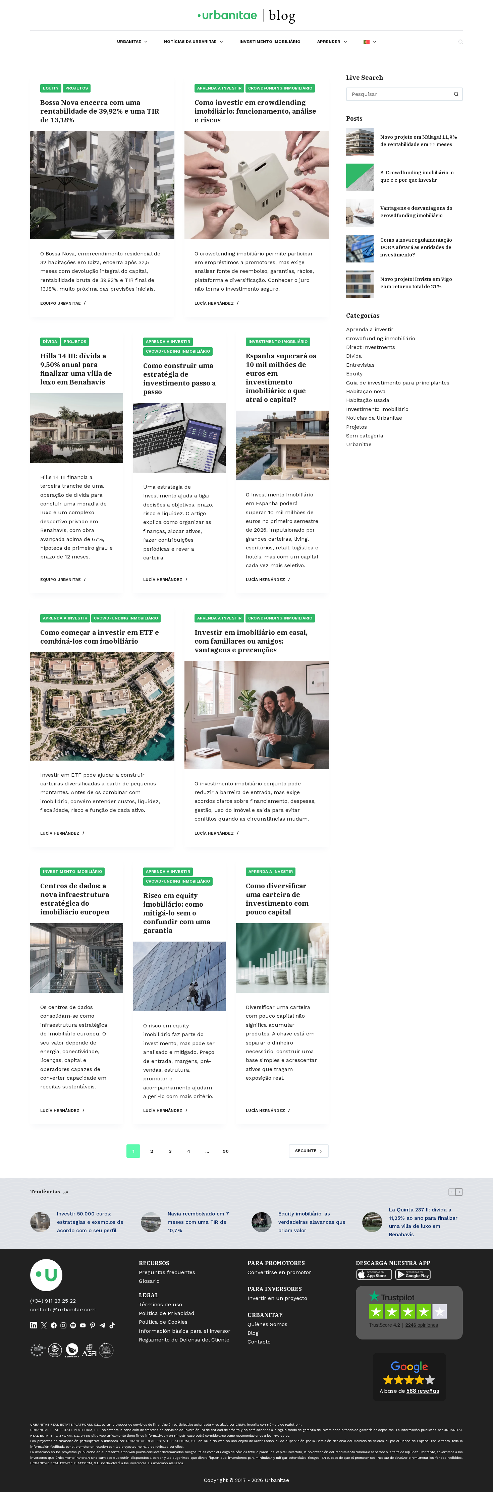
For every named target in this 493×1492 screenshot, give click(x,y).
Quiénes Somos (267, 1324)
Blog (253, 1333)
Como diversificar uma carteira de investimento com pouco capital (277, 898)
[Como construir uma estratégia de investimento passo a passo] (179, 438)
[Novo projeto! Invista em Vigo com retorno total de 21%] (360, 284)
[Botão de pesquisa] (456, 94)
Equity (51, 88)
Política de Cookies (163, 1322)
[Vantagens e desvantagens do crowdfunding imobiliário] (360, 213)
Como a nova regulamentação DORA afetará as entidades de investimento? (416, 247)
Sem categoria (364, 435)
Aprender (328, 41)
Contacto (259, 1341)
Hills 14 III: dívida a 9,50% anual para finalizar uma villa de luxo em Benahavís (76, 368)
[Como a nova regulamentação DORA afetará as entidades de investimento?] (360, 248)
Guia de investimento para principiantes (397, 382)
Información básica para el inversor (184, 1331)
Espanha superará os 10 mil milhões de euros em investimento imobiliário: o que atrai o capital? (281, 377)
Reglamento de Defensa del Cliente (184, 1339)
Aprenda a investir (219, 88)
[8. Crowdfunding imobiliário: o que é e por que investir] (360, 177)
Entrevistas (360, 365)
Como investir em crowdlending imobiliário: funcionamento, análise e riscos (255, 111)
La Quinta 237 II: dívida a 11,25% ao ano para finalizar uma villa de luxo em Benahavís (423, 1222)
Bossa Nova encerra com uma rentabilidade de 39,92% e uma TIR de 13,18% (99, 111)
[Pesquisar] (460, 42)
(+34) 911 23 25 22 (53, 1301)
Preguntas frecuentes (167, 1272)
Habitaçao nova (366, 391)
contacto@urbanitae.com (63, 1309)
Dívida (50, 341)
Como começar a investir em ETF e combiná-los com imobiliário (99, 637)
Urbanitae (129, 41)
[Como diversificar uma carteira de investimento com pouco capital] (282, 958)
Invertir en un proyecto (277, 1298)
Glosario (149, 1281)
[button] (409, 1377)
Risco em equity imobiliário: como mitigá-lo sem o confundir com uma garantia (176, 913)
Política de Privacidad (167, 1313)
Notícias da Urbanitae (190, 41)
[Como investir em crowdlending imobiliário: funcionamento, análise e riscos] (256, 185)
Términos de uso (160, 1304)
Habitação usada (367, 400)
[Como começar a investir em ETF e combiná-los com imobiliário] (102, 706)
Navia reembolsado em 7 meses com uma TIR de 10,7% (198, 1222)
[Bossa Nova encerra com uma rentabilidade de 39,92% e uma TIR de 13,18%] (102, 185)
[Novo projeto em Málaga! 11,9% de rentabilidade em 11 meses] (360, 142)
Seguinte (306, 1150)
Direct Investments (370, 347)
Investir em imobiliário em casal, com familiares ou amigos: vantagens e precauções (251, 641)
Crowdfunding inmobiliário (280, 88)
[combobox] (398, 94)
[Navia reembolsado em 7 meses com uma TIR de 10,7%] (151, 1222)
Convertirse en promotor (279, 1272)
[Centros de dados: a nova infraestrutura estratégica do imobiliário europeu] (76, 958)
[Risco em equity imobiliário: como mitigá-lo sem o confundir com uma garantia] (179, 976)
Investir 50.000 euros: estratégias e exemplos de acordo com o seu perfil (90, 1222)
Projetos (76, 88)
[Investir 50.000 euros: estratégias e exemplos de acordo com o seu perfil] (40, 1222)
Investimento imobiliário (269, 41)
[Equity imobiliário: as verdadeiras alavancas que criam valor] (262, 1222)
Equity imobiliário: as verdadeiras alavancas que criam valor (311, 1222)
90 (226, 1151)
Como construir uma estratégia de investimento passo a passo (179, 378)
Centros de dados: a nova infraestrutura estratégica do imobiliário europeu (74, 898)
